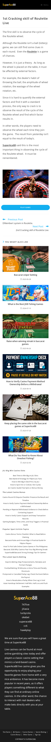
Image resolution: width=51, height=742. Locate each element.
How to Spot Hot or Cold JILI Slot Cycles (25, 485)
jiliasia (25, 608)
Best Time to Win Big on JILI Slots (25, 475)
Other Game (27, 734)
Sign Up (37, 734)
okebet (25, 617)
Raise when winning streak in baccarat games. (25, 343)
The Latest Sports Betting (14, 557)
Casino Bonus (16, 734)
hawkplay (25, 630)
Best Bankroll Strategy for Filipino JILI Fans (25, 478)
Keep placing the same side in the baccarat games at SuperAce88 (25, 425)
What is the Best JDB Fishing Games (25, 304)
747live (25, 604)
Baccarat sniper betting (25, 274)
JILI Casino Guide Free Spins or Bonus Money (25, 488)
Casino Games (27, 732)
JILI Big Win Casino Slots (14, 470)
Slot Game (6, 732)
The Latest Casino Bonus (14, 492)
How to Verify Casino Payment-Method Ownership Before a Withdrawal (25, 383)
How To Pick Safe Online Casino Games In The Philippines (25, 546)
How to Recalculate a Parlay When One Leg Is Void (25, 580)
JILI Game (16, 732)
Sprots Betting (41, 732)
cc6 (25, 625)
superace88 (25, 621)
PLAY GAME (25, 207)
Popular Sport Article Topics (16, 529)
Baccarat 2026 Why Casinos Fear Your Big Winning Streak (25, 549)
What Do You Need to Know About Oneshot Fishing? (25, 457)
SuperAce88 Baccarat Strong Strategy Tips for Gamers (25, 552)
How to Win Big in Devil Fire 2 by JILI (25, 482)
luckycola (25, 613)
